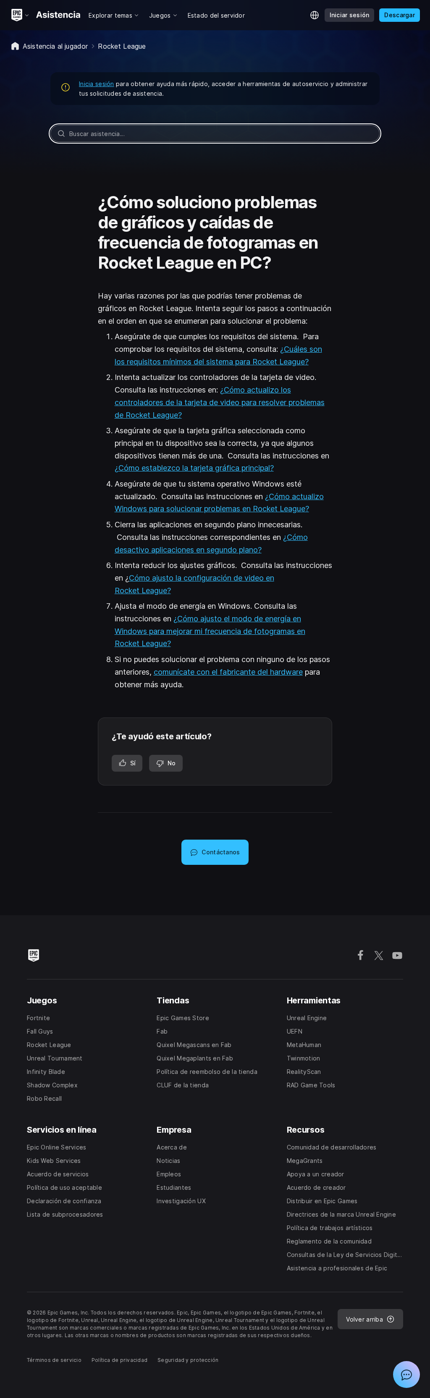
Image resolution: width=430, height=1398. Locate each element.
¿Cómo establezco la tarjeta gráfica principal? (194, 467)
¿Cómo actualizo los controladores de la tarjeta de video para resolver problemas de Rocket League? (220, 402)
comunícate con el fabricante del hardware (228, 672)
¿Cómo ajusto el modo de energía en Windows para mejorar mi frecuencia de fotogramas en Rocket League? (210, 631)
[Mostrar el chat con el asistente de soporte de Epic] (406, 1374)
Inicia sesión (96, 83)
